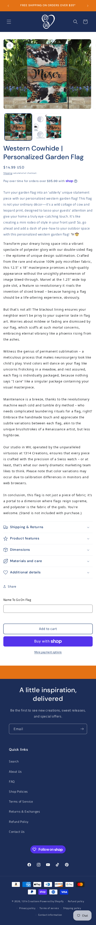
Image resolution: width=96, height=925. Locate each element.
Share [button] (12, 586)
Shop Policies (18, 791)
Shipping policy (72, 908)
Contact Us (17, 831)
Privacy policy (27, 908)
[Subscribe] (82, 729)
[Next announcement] (88, 6)
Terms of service (49, 908)
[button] (9, 22)
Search (14, 761)
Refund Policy (19, 821)
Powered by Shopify (52, 901)
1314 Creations (30, 901)
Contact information (50, 915)
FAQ (12, 781)
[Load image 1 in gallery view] (18, 127)
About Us (15, 771)
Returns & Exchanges (24, 811)
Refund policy (76, 901)
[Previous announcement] (8, 6)
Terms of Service (21, 801)
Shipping (7, 173)
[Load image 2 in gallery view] (48, 127)
